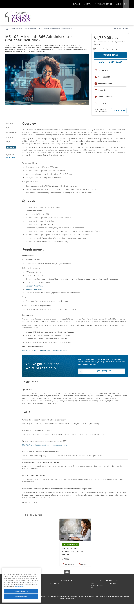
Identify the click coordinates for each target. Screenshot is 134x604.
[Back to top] (67, 580)
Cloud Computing (30, 29)
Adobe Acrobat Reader (34, 289)
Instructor (10, 137)
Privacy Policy (70, 599)
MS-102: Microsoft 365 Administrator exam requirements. (44, 350)
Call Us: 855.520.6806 (119, 29)
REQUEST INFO (119, 110)
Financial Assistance (97, 585)
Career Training (54, 583)
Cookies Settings (21, 596)
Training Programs (16, 29)
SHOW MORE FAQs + (30, 503)
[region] (21, 585)
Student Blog (113, 583)
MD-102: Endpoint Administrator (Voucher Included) (72, 551)
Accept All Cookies (21, 591)
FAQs (8, 142)
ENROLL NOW (110, 55)
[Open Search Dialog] (126, 4)
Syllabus (9, 128)
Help (92, 588)
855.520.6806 (10, 157)
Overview (9, 123)
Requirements (11, 132)
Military (93, 583)
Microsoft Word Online (35, 286)
